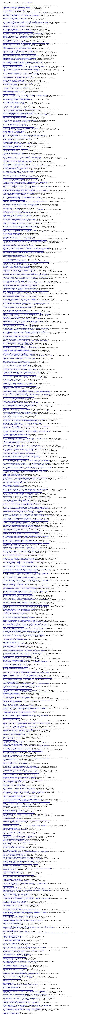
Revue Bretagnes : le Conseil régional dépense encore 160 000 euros (16, 822)
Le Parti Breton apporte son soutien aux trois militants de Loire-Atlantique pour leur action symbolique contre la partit (26, 676)
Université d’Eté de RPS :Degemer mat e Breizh (12, 862)
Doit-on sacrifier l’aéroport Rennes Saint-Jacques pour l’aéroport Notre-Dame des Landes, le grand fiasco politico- (25, 190)
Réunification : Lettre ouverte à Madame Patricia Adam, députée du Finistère (18, 504)
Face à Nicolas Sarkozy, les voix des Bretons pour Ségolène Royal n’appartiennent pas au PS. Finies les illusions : (25, 746)
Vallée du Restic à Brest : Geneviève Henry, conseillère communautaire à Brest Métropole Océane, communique (25, 457)
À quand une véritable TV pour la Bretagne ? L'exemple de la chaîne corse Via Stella (20, 570)
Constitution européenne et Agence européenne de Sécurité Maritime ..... (17, 999)
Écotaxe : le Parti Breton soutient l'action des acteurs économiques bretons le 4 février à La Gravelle (23, 530)
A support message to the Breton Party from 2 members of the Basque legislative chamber (20, 402)
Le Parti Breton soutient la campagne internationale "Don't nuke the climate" (18, 449)
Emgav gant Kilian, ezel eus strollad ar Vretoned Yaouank (14, 643)
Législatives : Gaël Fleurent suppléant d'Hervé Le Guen (14, 734)
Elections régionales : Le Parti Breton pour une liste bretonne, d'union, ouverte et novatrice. (21, 456)
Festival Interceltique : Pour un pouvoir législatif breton (14, 613)
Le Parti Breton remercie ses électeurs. (10, 40)
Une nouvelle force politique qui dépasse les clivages (13, 179)
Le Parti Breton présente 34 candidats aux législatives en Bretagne (16, 29)
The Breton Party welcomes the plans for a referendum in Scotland (16, 398)
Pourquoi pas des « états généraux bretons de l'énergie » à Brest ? (16, 428)
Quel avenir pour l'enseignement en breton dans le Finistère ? (15, 901)
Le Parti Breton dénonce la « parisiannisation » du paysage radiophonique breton (19, 788)
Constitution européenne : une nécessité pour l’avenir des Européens (16, 814)
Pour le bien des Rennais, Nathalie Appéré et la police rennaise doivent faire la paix (19, 58)
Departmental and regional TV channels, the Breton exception (15, 537)
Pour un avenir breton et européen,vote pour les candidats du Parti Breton (17, 731)
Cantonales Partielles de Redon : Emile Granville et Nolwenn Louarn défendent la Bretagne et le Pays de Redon (25, 470)
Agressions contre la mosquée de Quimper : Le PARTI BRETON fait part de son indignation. (21, 800)
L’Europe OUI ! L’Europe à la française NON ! (12, 88)
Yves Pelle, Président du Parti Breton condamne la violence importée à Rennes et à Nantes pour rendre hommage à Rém (26, 282)
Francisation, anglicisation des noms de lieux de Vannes (14, 200)
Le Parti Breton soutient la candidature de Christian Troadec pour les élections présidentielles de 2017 (23, 251)
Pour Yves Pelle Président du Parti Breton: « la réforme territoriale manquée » (18, 325)
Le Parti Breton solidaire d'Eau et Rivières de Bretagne (14, 769)
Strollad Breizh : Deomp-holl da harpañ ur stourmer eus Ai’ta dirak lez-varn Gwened (19, 230)
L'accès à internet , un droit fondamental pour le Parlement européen (16, 500)
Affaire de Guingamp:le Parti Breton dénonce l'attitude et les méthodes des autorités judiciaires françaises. (24, 1008)
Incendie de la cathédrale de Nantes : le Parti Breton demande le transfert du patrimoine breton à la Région (24, 66)
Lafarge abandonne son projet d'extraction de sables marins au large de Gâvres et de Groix (21, 454)
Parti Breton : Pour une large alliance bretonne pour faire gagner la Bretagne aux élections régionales (23, 252)
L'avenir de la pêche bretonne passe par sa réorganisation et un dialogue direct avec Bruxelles (21, 669)
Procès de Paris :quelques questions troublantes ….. (13, 985)
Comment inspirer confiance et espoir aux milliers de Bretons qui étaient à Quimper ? (20, 369)
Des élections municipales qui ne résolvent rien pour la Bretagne (16, 343)
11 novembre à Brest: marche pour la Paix (11, 427)
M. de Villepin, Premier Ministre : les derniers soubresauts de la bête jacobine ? (18, 875)
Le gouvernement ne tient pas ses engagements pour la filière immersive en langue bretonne (21, 78)
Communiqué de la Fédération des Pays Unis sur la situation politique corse (18, 32)
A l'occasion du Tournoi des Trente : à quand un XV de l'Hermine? (16, 639)
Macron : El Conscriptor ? (8, 139)
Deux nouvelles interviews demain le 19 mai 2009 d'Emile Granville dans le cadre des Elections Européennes (25, 478)
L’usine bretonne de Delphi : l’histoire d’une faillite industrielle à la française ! (18, 193)
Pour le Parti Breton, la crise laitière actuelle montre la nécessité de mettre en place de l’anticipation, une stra (24, 198)
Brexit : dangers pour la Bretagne (9, 100)
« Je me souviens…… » (7, 955)
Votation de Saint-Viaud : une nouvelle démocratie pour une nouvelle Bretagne (18, 273)
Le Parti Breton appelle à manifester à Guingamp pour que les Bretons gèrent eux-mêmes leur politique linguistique (26, 43)
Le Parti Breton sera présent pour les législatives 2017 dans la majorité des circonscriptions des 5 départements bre (25, 191)
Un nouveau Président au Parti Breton (10, 142)
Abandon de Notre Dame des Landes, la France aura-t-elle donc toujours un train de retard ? (21, 156)
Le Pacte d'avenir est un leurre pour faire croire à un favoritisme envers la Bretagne (19, 359)
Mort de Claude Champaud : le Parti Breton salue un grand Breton (16, 87)
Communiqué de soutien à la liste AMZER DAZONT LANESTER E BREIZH (18, 344)
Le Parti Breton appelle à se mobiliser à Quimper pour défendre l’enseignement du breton (20, 52)
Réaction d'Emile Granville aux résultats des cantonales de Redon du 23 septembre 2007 (20, 684)
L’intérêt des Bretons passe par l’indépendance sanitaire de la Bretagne (17, 48)
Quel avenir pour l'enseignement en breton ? (11, 906)
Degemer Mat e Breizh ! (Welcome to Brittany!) (12, 979)
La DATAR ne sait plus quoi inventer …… (11, 930)
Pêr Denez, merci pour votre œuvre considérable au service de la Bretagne (17, 383)
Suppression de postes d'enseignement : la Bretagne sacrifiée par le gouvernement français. (21, 773)
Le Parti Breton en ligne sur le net (9, 756)
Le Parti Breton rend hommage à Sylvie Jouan (12, 388)
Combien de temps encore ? (8, 618)
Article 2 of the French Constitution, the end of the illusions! (15, 917)
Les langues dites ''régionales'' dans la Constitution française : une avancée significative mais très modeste (24, 635)
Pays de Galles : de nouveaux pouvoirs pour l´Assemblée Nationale (16, 806)
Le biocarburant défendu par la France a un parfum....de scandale (16, 775)
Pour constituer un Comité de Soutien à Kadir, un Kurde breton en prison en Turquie (19, 550)
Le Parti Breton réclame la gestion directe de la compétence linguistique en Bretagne (20, 21)
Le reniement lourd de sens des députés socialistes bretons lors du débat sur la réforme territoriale (22, 308)
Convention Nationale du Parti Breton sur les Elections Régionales (16, 434)
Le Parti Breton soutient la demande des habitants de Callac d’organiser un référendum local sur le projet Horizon (25, 22)
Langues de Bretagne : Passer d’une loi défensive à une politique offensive (18, 47)
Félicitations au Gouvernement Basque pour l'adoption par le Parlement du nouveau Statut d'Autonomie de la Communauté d (28, 927)
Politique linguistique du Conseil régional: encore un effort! (15, 931)
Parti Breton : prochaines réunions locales (11, 529)
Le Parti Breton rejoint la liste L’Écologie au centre (13, 8)
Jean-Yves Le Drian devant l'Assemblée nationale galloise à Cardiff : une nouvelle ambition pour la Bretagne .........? (26, 947)
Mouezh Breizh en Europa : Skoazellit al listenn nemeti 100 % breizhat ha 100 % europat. (21, 479)
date (25, 2)
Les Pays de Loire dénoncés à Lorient (10, 844)
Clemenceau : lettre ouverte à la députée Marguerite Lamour (15, 522)
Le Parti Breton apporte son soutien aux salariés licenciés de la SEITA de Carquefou (19, 285)
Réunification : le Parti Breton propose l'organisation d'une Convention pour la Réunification (21, 551)
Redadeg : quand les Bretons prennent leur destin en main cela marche (17, 215)
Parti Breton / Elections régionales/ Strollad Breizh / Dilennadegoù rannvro (18, 245)
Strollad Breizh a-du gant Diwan (9, 762)
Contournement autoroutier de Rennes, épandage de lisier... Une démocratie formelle (20, 795)
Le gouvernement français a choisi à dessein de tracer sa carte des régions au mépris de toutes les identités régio (25, 274)
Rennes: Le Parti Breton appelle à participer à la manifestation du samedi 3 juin (19, 813)
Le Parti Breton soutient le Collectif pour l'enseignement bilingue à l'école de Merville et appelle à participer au (25, 600)
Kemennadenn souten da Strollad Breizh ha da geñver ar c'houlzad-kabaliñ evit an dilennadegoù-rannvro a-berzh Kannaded (27, 403)
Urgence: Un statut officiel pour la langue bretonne (13, 872)
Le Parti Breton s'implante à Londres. (10, 752)
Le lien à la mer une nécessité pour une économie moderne (14, 91)
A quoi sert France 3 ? (7, 835)
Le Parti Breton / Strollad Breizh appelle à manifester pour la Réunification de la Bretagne (21, 23)
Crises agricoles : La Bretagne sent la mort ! (11, 233)
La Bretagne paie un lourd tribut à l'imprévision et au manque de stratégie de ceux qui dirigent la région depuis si (25, 291)
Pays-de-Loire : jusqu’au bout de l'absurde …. (12, 793)
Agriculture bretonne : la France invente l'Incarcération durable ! (16, 943)
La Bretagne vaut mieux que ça (9, 417)
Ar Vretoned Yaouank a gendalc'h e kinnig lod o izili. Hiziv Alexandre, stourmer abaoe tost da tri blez (23, 631)
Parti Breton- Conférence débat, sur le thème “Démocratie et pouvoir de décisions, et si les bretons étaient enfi (25, 95)
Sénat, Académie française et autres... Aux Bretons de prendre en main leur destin (19, 620)
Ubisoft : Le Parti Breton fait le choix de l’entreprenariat (14, 196)
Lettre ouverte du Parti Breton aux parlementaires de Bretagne (15, 310)
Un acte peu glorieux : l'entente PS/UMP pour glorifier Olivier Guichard (17, 712)
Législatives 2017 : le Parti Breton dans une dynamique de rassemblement (17, 183)
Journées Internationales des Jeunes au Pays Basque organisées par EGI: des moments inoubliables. (22, 780)
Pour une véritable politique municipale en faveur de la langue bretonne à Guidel (19, 393)
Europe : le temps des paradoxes (9, 850)
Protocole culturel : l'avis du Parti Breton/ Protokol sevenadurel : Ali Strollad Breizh (19, 270)
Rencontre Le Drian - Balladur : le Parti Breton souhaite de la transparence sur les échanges (21, 528)
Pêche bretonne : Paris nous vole (9, 774)
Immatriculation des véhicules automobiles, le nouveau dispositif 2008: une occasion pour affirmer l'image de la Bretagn (27, 868)
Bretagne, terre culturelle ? (8, 891)
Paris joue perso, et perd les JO (9, 869)
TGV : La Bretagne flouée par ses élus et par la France (13, 153)
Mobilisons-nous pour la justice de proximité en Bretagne (14, 668)
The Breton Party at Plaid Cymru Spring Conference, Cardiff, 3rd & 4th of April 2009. (20, 493)
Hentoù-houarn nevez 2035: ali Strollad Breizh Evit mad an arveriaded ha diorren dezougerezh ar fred (23, 271)
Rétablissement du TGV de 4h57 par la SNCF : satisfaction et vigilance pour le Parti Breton (21, 909)
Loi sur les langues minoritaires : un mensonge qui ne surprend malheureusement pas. (20, 420)
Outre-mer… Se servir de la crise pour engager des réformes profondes (17, 518)
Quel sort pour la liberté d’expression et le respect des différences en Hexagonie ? (19, 836)
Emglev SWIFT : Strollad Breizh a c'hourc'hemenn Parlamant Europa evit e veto (19, 406)
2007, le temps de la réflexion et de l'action (11, 778)
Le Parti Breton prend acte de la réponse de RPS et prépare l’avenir (16, 37)
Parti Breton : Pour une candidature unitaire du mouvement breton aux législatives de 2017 (21, 204)
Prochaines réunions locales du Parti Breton (11, 544)
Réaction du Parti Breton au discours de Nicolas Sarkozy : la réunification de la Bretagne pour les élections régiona (26, 563)
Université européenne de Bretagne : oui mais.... (12, 781)
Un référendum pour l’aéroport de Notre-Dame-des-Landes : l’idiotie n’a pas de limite (20, 224)
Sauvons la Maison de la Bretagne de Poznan (12, 443)
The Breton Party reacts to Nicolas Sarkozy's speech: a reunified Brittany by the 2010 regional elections (23, 561)
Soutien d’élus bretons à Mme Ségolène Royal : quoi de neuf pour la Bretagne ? (19, 804)
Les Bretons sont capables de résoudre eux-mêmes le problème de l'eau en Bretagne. (19, 777)
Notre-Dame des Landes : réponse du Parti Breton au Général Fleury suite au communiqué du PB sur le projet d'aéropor (26, 1005)
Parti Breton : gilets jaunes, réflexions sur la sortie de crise (14, 118)
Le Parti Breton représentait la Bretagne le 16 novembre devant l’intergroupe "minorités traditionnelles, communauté (26, 158)
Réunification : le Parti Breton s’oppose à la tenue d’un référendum (16, 63)
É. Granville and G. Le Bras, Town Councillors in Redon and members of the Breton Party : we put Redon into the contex (27, 585)
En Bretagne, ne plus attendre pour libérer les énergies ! (14, 366)
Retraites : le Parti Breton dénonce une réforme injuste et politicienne (17, 16)
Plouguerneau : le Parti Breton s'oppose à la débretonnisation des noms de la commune (20, 541)
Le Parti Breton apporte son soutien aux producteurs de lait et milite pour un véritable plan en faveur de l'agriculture (26, 460)
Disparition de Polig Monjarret (9, 1003)
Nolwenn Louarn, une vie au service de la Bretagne (13, 223)
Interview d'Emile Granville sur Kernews (11, 485)
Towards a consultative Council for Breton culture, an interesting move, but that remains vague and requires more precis (27, 580)
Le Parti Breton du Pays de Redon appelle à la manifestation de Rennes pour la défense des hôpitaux (23, 623)
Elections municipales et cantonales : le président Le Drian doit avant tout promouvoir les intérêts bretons (24, 650)
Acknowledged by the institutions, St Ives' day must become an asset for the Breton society (21, 532)
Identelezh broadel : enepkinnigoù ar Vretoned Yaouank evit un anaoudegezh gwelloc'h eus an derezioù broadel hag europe (27, 410)
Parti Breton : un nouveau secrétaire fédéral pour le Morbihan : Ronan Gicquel (18, 525)
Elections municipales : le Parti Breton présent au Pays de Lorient (16, 651)
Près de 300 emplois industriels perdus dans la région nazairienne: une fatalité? (18, 897)
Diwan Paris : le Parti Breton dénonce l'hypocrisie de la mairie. (15, 881)
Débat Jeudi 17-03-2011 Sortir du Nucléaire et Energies (14, 384)
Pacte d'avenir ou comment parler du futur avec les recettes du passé (16, 362)
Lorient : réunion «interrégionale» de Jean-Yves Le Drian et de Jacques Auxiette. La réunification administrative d (25, 599)
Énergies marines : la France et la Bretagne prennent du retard (15, 584)
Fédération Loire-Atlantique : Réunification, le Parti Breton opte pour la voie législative (20, 56)
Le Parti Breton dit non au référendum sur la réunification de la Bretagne (17, 311)
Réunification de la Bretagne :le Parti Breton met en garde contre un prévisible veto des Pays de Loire (23, 950)
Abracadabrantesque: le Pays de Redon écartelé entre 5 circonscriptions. (17, 735)
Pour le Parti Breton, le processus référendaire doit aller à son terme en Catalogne (19, 358)
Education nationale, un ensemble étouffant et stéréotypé (14, 304)
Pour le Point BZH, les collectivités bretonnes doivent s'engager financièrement (19, 614)
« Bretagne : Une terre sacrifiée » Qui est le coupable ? (13, 60)
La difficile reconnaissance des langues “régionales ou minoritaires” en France (18, 189)
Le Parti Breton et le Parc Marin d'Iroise (11, 704)
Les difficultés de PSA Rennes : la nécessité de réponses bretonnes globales (18, 562)
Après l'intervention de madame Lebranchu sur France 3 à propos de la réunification (19, 288)
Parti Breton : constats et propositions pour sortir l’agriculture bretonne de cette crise (20, 227)
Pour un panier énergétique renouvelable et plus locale (14, 85)
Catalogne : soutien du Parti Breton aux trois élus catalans (14, 180)
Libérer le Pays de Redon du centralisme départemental (14, 696)
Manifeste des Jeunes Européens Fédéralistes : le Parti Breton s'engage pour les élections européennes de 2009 (25, 526)
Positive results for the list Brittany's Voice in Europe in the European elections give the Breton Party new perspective (26, 461)
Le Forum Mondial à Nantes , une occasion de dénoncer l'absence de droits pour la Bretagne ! (21, 973)
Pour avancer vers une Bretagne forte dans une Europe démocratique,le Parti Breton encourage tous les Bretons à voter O (27, 890)
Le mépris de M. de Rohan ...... (9, 1012)
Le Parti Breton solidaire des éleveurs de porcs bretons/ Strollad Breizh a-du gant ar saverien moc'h (22, 242)
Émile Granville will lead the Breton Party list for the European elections (17, 505)
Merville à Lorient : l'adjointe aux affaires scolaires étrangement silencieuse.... (18, 596)
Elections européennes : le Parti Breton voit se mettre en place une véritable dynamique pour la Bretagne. (24, 331)
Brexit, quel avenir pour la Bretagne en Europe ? (12, 211)
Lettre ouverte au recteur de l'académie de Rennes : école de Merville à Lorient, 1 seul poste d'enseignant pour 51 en (26, 625)
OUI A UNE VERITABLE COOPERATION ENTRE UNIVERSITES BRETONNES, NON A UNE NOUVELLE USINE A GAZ (27, 355)
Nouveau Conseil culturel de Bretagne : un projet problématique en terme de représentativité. (21, 503)
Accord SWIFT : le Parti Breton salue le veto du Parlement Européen (16, 409)
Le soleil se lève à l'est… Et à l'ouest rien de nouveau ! (13, 379)
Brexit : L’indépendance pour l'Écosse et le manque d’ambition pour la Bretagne (19, 176)
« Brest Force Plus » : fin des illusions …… (11, 632)
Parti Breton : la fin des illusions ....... (10, 962)
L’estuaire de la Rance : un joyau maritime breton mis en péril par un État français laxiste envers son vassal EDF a (25, 182)
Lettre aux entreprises (7, 843)
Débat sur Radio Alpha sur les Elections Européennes (13, 486)
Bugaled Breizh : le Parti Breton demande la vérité (13, 424)
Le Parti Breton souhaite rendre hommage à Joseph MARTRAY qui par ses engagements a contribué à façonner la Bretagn (27, 467)
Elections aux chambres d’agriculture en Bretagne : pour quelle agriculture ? (18, 96)
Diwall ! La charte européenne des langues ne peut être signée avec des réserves (18, 351)
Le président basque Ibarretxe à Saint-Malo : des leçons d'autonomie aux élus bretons (20, 566)
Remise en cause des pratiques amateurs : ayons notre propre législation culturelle (19, 603)
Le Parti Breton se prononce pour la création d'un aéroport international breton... (19, 1010)
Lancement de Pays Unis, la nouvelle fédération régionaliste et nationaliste (18, 36)
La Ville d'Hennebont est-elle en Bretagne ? (11, 884)
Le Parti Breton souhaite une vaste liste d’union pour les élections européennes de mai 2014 (21, 347)
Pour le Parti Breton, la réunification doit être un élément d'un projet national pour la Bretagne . (22, 1002)
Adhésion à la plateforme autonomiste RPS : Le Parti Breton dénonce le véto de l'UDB (20, 38)
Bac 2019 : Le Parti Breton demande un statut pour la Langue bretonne (17, 76)
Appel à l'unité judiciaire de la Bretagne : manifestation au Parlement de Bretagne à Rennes (21, 686)
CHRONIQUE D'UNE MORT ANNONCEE (11, 317)
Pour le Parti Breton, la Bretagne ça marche (11, 185)
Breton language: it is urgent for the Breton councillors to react (15, 510)
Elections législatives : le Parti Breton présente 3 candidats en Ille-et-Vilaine (18, 771)
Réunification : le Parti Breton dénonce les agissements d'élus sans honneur (18, 329)
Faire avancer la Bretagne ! (8, 983)
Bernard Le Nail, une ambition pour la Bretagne (12, 416)
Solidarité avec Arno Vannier (8, 899)
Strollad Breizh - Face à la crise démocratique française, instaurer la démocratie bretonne (20, 30)
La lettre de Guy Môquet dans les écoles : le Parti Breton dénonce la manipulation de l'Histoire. (22, 675)
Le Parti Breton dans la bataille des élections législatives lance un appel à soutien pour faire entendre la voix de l (25, 742)
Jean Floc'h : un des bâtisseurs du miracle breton (12, 733)
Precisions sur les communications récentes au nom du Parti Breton (16, 840)
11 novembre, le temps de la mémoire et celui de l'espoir (14, 368)
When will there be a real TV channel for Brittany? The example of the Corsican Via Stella (21, 567)
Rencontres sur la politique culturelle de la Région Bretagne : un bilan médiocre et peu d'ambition (22, 556)
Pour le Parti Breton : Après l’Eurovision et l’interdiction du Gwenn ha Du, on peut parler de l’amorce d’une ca (25, 201)
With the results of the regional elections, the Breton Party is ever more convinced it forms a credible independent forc (26, 391)
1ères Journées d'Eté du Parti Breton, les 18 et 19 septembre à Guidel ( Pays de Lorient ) (20, 961)
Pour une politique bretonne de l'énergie (11, 1013)
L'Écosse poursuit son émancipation (10, 401)
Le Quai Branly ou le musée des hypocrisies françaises (13, 810)
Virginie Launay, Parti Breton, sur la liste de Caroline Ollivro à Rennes (17, 656)
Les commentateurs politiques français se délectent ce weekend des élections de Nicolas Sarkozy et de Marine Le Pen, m (27, 275)
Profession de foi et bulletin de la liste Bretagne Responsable (15, 41)
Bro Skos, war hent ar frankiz (8, 399)
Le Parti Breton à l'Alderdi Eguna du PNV (11, 435)
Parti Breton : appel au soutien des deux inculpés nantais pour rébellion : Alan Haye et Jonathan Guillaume (24, 415)
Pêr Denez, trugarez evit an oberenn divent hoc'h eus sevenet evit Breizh (17, 381)
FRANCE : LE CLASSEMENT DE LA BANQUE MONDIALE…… (16, 853)
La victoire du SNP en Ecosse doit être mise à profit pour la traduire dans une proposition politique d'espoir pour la (26, 248)
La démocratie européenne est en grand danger (12, 146)
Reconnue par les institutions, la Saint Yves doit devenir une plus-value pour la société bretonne (22, 533)
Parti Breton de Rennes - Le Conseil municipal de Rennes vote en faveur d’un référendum (21, 55)
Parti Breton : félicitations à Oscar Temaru (11, 905)
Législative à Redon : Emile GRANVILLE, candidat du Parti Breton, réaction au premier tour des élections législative (26, 722)
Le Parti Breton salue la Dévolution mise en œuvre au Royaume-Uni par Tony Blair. (19, 711)
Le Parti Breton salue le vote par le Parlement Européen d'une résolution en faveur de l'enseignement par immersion (26, 508)
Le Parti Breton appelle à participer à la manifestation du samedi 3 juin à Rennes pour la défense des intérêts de (25, 815)
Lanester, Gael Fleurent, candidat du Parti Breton (12, 923)
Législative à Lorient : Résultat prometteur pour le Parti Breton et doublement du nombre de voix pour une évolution (26, 723)
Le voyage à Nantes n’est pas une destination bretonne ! (14, 102)
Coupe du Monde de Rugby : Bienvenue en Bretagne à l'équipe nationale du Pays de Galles (21, 698)
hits (31, 2)
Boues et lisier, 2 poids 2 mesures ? (10, 935)
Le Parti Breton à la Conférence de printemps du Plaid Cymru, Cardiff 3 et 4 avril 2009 (20, 494)
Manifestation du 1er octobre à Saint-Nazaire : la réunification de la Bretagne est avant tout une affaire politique (25, 851)
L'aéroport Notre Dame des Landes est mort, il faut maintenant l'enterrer (17, 350)
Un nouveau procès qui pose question (10, 576)
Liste (4, 472)
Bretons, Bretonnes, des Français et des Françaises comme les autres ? (16, 339)
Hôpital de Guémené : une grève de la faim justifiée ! (13, 132)
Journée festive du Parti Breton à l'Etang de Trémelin (13, 80)
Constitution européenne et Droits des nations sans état (14, 939)
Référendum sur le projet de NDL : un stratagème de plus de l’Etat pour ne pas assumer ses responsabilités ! (24, 231)
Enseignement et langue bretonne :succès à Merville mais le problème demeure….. (19, 848)
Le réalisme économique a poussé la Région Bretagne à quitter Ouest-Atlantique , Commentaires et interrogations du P (26, 926)
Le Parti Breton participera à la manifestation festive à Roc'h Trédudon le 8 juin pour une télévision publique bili (25, 332)
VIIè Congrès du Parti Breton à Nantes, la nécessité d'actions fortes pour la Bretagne (19, 278)
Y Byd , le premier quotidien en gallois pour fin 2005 (13, 866)
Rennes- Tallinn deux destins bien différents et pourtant (14, 164)
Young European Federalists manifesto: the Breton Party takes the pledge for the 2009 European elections (24, 523)
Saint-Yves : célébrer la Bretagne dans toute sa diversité (14, 638)
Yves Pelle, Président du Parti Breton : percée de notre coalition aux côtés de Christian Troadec (22, 333)
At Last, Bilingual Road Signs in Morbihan (11, 940)
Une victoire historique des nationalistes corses (12, 234)
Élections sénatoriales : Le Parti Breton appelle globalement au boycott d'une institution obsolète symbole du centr (26, 605)
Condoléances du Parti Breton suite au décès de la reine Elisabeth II (16, 25)
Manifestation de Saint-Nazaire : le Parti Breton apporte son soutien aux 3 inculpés (19, 671)
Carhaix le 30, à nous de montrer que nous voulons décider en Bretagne (17, 365)
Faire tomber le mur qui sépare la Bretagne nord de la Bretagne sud (16, 280)
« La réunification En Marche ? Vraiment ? (11, 169)
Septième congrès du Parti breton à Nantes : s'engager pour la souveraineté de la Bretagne (20, 281)
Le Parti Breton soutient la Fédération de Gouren (12, 421)
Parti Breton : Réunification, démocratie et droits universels (15, 117)
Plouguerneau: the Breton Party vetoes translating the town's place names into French (20, 538)
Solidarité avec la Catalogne (8, 302)
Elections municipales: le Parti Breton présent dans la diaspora (15, 654)
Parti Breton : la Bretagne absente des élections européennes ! (15, 965)
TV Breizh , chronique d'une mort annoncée (11, 871)
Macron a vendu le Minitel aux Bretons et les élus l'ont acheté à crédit (17, 136)
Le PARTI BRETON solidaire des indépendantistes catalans (15, 168)
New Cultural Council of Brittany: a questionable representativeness (16, 501)
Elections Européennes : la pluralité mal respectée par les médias (16, 336)
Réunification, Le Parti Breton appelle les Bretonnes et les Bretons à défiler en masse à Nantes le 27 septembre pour (26, 293)
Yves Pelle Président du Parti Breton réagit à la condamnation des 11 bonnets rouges (19, 296)
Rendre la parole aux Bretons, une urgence (11, 208)
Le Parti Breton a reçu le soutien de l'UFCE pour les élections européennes (17, 335)
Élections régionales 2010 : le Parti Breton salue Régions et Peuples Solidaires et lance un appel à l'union (24, 446)
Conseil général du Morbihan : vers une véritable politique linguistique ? (17, 981)
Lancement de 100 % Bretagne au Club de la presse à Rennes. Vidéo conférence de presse (20, 178)
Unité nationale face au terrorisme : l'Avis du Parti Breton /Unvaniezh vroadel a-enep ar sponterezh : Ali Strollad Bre (26, 262)
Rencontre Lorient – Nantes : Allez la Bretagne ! (12, 803)
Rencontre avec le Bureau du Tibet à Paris (11, 646)
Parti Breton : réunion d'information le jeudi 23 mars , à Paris (15, 829)
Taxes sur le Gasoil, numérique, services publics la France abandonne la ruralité (18, 127)
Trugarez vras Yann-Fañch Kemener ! (10, 84)
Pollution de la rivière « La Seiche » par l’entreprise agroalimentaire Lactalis (18, 171)
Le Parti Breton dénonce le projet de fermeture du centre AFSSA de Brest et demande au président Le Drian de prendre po (27, 910)
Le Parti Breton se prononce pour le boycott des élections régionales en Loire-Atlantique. (20, 984)
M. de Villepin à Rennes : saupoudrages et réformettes (13, 859)
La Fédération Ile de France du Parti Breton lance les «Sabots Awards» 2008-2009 (19, 595)
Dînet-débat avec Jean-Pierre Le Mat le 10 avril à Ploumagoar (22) (16, 763)
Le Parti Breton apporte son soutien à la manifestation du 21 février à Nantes (18, 990)
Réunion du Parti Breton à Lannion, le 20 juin (12, 716)
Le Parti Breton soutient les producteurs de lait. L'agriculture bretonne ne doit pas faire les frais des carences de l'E (25, 477)
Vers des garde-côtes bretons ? (9, 913)
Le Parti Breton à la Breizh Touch (9, 687)
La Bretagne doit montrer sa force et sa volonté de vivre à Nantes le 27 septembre (19, 306)
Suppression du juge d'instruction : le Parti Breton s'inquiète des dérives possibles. (19, 441)
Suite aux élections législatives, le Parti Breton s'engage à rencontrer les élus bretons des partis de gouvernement (25, 715)
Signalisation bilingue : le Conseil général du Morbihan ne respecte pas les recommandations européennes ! (24, 991)
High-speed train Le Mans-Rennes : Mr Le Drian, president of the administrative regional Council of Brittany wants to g (27, 569)
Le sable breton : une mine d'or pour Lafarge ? (12, 693)
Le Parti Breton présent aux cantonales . (11, 987)
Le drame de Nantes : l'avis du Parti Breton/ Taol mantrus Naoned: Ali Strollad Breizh (20, 269)
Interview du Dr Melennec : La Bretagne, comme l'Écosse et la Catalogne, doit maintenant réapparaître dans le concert (26, 802)
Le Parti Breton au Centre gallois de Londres (12, 432)
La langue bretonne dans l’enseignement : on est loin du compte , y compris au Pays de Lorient (22, 858)
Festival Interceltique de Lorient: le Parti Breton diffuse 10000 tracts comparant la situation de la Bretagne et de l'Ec (26, 708)
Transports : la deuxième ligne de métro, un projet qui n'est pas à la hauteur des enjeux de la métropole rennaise (25, 591)
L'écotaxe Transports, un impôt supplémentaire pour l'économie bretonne (17, 594)
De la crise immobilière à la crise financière (11, 694)
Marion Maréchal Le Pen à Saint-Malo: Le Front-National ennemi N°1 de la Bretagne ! (20, 257)
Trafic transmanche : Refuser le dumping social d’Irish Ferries (15, 873)
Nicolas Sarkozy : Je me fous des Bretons (11, 702)
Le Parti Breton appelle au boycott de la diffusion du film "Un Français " (17, 247)
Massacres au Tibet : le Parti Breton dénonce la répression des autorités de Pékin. (19, 649)
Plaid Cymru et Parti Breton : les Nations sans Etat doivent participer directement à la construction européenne (25, 994)
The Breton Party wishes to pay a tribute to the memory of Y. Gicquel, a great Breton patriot (21, 577)
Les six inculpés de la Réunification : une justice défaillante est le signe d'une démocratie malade (22, 514)
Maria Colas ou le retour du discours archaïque (12, 718)
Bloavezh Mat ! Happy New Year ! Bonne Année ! (13, 664)
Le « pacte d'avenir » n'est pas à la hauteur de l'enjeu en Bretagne (16, 361)
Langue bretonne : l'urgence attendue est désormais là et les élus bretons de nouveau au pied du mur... (23, 511)
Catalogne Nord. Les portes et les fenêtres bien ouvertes (14, 785)
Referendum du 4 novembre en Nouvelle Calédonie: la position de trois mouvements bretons (21, 129)
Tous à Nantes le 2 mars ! (8, 92)
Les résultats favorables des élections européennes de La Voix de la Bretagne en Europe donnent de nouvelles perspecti (26, 463)
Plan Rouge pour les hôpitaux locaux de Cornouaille (13, 627)
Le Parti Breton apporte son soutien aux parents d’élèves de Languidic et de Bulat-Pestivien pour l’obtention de (25, 791)
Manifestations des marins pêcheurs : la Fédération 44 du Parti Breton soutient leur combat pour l (22, 15)
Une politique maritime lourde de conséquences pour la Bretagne (16, 459)
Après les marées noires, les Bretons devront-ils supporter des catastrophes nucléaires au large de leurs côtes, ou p (25, 521)
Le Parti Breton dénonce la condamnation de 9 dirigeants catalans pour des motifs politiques (21, 73)
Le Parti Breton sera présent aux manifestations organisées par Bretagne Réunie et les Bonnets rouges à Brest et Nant (26, 328)
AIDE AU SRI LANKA (7, 928)
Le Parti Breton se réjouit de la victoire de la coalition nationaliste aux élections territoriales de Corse (23, 157)
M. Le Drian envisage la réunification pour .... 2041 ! (13, 951)
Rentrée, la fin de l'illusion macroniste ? (11, 134)
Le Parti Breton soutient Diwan (9, 760)
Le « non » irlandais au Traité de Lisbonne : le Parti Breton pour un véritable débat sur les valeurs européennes (25, 624)
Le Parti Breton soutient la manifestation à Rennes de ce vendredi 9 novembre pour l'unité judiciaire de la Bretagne (26, 672)
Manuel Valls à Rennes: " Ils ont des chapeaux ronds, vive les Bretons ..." (17, 256)
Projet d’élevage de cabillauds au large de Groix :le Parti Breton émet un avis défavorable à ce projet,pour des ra (25, 825)
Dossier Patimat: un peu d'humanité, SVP (11, 824)
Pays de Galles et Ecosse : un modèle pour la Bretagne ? (14, 972)
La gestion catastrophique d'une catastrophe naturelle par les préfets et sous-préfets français (21, 353)
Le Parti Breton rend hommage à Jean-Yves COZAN (13, 244)
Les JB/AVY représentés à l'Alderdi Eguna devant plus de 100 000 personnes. (18, 679)
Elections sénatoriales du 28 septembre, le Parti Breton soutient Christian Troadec (19, 299)
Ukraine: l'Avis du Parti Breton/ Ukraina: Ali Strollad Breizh (15, 260)
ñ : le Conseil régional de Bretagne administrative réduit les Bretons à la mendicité (19, 162)
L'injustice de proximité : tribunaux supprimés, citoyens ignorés (15, 667)
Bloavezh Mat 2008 (7, 662)
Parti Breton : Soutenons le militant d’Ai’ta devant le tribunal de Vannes (17, 229)
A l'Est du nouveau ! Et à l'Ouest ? (9, 150)
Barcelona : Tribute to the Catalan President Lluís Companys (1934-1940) (17, 598)
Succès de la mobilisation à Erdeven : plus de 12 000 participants (16, 764)
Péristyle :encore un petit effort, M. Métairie (11, 832)
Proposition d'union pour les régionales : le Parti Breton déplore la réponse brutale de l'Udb (21, 445)
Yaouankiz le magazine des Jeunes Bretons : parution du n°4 (15, 408)
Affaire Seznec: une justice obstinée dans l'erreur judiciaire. (14, 784)
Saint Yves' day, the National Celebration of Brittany (13, 636)
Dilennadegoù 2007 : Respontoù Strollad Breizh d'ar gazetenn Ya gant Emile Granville (20, 726)
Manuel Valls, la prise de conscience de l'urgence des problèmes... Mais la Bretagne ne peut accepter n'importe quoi (26, 340)
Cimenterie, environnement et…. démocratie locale (13, 854)
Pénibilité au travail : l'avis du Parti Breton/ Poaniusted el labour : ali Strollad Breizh (20, 263)
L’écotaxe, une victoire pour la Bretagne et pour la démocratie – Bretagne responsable (20, 50)
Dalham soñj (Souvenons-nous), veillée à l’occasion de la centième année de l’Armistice (20, 128)
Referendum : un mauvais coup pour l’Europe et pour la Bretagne (16, 880)
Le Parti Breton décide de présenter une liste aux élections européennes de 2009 (19, 609)
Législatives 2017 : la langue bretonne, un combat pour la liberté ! (16, 175)
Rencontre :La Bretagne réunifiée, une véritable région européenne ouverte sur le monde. (20, 861)
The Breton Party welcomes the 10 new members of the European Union (17, 976)
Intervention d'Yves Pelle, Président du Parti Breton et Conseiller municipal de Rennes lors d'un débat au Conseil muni (26, 314)
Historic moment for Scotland (9, 740)
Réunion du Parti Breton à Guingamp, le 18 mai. (12, 744)
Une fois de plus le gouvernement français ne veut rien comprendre (16, 364)
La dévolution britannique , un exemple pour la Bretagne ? (14, 970)
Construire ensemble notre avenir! (9, 975)
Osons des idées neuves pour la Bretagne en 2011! (13, 387)
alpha (28, 2)
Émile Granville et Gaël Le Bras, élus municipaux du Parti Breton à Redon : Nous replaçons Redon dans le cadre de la (26, 587)
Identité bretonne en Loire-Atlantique (10, 944)
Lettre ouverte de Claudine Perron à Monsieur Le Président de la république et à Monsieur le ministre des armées (25, 322)
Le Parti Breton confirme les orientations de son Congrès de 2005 (16, 837)
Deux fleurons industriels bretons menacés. (11, 797)
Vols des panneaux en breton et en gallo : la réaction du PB (14, 14)
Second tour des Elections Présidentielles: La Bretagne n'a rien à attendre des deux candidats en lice (23, 749)
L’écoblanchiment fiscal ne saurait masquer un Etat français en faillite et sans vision (19, 120)
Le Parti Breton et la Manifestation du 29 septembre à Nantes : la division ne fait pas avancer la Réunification (25, 135)
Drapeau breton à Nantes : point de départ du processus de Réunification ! (17, 59)
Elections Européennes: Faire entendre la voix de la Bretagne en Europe (17, 496)
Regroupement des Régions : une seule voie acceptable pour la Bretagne (17, 354)
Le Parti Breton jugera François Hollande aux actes (13, 337)
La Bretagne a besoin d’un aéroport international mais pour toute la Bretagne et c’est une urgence (22, 213)
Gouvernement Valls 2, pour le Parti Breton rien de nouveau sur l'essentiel (17, 307)
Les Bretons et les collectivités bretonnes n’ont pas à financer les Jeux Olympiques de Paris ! (21, 904)
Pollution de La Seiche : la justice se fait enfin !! (12, 89)
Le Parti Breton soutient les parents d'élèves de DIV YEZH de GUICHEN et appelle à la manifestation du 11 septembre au (27, 691)
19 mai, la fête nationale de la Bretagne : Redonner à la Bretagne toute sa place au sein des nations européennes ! (25, 883)
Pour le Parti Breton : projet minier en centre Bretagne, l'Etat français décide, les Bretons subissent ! (22, 205)
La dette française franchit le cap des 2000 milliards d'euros (14, 289)
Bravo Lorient (5, 817)
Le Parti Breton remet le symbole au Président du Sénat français (15, 616)
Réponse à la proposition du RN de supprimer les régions (14, 10)
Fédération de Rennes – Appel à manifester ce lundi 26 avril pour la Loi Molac (18, 44)
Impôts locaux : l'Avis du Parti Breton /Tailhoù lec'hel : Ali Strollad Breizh (17, 253)
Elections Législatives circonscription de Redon (12, 738)
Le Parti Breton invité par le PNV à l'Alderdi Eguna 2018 (14, 131)
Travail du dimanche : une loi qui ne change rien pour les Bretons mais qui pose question (20, 450)
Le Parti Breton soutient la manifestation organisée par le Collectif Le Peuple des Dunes (20, 766)
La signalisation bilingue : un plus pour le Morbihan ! (13, 876)
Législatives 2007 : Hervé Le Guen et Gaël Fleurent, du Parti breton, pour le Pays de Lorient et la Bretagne (24, 724)
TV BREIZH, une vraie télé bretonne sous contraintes (13, 1006)
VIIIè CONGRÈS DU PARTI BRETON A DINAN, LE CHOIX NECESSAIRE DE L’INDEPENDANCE (22, 222)
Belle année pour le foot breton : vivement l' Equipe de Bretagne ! (16, 487)
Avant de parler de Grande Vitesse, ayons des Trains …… (14, 936)
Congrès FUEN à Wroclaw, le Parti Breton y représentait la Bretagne (16, 212)
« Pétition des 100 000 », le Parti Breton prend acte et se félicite (15, 121)
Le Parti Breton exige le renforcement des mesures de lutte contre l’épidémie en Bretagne (20, 67)
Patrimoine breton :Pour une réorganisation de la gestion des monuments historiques (20, 833)
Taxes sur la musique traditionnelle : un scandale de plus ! (14, 957)
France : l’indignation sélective (9, 94)
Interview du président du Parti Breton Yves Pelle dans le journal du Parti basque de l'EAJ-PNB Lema (23, 321)
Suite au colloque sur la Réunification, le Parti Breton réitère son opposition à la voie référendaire (22, 62)
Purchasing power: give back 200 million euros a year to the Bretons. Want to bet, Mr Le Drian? (22, 554)
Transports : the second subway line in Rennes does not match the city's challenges (19, 589)
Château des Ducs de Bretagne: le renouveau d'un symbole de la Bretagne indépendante (20, 770)
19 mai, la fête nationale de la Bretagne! (11, 969)
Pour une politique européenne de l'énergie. (11, 474)
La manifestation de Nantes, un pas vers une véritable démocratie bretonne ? (18, 602)
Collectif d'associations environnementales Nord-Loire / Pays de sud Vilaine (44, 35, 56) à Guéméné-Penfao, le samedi (26, 888)
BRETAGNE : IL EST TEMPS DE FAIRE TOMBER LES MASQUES (16, 855)
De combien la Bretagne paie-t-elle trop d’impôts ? (13, 808)
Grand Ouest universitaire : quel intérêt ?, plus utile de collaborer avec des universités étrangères (22, 313)
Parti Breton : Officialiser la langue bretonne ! (12, 963)
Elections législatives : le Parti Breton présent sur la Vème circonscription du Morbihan (20, 767)
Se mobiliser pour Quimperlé (8, 782)
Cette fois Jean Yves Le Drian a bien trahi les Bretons (13, 324)
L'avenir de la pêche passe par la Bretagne (11, 442)
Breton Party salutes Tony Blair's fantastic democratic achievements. (16, 713)
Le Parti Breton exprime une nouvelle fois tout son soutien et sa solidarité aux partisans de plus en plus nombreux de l (26, 303)
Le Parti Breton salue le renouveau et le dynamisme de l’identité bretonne (17, 216)
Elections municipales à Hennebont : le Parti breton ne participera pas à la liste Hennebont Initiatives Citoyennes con (26, 661)
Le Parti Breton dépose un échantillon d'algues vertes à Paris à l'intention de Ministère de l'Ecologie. (23, 438)
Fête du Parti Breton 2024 (8, 11)
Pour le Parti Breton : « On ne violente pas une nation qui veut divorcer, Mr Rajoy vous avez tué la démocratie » (25, 165)
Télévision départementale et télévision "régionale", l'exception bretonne (17, 540)
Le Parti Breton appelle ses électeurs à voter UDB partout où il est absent (17, 27)
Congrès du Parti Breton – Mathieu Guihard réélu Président (14, 19)
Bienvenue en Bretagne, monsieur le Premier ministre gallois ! (15, 995)
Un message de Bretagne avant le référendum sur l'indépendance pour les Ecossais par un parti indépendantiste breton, (26, 300)
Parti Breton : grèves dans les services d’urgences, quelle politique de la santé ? (18, 77)
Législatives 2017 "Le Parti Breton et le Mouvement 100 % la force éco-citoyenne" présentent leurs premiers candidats (26, 186)
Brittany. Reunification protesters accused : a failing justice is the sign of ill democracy (20, 512)
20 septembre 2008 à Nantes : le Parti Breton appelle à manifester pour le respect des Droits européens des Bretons (25, 606)
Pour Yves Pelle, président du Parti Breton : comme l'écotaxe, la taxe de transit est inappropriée (22, 318)
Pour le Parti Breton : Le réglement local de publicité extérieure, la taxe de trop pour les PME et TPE (23, 209)
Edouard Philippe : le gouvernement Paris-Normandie (13, 151)
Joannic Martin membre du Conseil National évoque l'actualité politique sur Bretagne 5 (20, 74)
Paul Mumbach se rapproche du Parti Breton (11, 202)
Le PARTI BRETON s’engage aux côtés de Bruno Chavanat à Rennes (16, 357)
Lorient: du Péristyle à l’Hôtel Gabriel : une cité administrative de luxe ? (17, 893)
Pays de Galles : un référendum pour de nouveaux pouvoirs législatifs (17, 412)
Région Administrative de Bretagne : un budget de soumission (15, 149)
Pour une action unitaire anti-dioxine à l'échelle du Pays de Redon (16, 674)
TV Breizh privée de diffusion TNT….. (10, 887)
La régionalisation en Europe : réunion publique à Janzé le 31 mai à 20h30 (18, 730)
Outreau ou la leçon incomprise (9, 811)
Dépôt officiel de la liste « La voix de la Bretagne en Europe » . (15, 481)
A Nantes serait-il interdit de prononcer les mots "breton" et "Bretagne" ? (17, 143)
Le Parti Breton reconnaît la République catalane (12, 160)
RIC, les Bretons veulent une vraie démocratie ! (12, 106)
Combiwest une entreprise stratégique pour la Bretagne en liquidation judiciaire (19, 219)
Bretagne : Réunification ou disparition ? (11, 326)
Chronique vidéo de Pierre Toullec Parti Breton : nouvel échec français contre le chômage (21, 284)
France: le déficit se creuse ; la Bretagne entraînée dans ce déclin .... (16, 857)
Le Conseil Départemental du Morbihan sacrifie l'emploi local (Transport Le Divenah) (20, 226)
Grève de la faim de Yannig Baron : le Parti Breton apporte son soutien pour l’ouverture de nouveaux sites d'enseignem (26, 820)
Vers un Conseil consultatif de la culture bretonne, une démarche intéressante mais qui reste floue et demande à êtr (25, 583)
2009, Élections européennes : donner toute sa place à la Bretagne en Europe (18, 547)
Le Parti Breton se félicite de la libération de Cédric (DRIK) (14, 286)
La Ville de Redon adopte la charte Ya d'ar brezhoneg (13, 574)
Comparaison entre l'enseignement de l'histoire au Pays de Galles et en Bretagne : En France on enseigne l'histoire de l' (26, 665)
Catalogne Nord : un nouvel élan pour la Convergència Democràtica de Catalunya (19, 690)
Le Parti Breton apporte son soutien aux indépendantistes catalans (16, 98)
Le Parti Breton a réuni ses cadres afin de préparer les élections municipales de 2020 (19, 154)
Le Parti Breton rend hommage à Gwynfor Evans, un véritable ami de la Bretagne (19, 895)
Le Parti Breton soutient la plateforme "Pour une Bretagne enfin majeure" (17, 99)
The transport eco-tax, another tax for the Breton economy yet (15, 592)
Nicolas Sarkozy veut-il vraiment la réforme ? (12, 680)
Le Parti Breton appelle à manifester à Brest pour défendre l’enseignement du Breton (19, 54)
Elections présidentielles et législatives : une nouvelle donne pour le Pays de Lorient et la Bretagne (22, 751)
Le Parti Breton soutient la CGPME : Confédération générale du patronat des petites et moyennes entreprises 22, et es (26, 207)
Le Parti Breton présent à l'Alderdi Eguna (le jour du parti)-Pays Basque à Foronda (19, 167)
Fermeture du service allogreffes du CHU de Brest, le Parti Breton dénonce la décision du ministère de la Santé (25, 628)
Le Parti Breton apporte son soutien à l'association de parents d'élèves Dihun (18, 645)
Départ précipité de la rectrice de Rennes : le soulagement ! (14, 81)
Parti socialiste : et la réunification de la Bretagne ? (13, 796)
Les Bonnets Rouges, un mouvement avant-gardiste (13, 346)
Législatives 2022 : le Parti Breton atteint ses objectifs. (14, 26)
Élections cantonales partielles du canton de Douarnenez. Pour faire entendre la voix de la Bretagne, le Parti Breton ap (26, 543)
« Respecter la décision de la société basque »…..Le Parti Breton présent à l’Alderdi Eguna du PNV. (22, 799)
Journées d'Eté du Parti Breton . (9, 959)
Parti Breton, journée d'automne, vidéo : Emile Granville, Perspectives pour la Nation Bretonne (22, 109)
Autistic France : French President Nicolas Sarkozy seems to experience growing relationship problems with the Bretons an (27, 678)
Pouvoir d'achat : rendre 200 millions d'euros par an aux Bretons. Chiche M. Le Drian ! (20, 558)
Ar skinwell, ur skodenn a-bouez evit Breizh (11, 657)
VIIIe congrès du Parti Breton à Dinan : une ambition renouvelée (16, 220)
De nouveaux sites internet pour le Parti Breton (12, 830)
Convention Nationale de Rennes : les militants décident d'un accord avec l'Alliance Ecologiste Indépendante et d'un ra (27, 431)
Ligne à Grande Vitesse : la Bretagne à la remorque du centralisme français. (18, 452)
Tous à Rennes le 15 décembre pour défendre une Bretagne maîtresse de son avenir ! (19, 375)
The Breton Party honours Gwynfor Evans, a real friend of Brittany (16, 894)
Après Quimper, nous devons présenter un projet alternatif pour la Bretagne (18, 370)
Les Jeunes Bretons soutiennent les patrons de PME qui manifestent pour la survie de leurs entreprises (23, 33)
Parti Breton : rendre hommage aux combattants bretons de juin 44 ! (16, 966)
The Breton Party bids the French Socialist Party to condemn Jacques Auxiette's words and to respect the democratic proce (27, 515)
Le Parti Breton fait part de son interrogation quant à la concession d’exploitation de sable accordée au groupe (25, 729)
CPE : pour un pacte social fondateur (10, 828)
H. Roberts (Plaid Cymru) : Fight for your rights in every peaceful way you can (18, 559)
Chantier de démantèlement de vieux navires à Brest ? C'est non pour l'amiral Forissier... (20, 413)
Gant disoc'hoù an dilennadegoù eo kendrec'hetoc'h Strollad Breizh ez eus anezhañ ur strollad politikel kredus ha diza (26, 394)
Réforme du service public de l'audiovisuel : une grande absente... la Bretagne (18, 617)
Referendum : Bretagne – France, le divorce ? (12, 879)
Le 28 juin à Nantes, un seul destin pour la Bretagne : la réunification (16, 319)
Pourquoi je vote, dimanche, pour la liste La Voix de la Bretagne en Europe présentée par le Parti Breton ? (24, 464)
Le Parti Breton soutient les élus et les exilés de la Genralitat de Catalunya (17, 83)
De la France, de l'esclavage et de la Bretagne (12, 818)
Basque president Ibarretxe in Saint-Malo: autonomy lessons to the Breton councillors (20, 565)
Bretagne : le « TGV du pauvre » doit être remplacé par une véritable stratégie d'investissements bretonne (24, 634)
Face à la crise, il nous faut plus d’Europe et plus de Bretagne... (15, 376)
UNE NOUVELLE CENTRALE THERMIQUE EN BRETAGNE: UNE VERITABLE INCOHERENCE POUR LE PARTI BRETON (28, 997)
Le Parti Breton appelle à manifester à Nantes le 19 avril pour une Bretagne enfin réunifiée (21, 342)
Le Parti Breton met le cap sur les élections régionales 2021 (14, 72)
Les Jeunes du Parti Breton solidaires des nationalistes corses (15, 18)
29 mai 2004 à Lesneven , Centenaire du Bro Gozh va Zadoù (15, 968)
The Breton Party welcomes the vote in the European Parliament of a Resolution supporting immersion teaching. (25, 507)
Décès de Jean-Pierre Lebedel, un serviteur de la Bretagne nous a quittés (17, 138)
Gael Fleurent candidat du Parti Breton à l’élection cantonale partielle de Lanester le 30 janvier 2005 (23, 920)
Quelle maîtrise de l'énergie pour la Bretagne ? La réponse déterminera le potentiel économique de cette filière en (25, 519)
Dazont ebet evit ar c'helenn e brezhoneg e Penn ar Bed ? (14, 902)
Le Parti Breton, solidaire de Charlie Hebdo (11, 264)
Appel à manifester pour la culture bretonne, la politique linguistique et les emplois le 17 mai (21, 5)
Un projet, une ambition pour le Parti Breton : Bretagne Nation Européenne (18, 390)
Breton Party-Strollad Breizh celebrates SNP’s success (13, 741)
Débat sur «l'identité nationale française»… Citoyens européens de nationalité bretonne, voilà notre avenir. (24, 419)
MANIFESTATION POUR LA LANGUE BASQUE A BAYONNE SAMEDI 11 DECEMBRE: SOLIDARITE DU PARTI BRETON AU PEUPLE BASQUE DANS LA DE (35, 932)
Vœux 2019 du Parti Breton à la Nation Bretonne (12, 110)
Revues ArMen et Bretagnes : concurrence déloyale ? (13, 846)
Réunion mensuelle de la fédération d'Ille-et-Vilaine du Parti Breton (16, 748)
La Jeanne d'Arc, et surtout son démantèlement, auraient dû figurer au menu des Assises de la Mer (22, 423)
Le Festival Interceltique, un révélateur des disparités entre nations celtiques (18, 705)
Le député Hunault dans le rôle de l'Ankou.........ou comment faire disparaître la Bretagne (20, 998)
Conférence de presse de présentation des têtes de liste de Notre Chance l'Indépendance (20, 235)
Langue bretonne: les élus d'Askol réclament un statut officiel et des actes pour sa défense (20, 864)
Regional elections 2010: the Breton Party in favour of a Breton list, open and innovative (20, 453)
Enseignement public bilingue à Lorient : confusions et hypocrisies (16, 610)
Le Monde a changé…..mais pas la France (11, 642)
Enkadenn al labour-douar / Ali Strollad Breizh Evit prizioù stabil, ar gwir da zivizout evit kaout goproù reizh (25, 240)
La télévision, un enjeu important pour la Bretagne (13, 660)
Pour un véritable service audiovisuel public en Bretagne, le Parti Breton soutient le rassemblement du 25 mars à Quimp (27, 826)
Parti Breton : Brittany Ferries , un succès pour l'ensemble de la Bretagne (17, 954)
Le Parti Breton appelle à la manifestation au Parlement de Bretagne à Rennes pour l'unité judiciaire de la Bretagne (26, 683)
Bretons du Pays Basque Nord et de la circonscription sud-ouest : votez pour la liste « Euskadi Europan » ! (24, 471)
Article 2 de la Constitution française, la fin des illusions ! (14, 919)
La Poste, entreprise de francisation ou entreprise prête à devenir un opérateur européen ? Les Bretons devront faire (25, 536)
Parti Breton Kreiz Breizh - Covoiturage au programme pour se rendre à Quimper (19, 51)
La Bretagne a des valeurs (8, 187)
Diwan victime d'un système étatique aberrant (12, 172)
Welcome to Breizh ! (7, 980)
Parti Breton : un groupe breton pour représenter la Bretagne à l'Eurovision (18, 34)
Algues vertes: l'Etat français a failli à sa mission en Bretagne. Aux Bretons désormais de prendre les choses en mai (25, 448)
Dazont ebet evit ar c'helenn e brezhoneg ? (11, 908)
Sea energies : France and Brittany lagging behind (13, 581)
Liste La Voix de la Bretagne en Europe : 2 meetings (13, 468)
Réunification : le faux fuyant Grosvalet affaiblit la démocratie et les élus (17, 113)
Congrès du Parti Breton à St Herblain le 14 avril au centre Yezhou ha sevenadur (19, 145)
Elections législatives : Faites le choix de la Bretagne (13, 727)
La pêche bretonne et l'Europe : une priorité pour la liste (14, 482)
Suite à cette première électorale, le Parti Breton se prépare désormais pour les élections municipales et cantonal (25, 720)
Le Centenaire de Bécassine (8, 915)
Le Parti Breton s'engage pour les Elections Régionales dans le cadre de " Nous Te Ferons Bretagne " (23, 249)
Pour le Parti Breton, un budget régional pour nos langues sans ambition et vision (19, 111)
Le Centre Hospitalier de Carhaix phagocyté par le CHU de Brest (16, 552)
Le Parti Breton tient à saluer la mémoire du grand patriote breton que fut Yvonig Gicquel (20, 578)
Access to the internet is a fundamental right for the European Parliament (17, 499)
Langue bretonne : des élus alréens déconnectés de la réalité (15, 821)
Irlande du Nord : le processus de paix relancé (12, 865)
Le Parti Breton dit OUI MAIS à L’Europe (11, 937)
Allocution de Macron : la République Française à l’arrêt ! (14, 116)
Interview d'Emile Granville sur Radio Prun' (11, 483)
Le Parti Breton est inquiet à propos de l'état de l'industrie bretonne (16, 373)
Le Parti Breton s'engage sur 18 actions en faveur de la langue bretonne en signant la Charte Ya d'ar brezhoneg (25, 489)
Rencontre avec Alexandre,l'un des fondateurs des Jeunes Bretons (16, 629)
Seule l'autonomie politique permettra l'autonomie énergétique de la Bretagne (18, 397)
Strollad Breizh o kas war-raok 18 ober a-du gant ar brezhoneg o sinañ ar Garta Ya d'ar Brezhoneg (22, 490)
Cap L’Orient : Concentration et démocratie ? (12, 924)
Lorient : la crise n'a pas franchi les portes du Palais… (13, 555)
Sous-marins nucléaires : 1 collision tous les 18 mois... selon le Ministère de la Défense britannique (22, 492)
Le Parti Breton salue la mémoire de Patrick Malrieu (13, 105)
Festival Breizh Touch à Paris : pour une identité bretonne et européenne (17, 689)
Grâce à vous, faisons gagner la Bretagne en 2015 (12, 259)
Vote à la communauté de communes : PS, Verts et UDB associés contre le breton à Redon (20, 430)
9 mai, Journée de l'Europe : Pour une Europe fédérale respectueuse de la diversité (19, 640)
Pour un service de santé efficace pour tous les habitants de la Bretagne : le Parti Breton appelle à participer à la (25, 621)
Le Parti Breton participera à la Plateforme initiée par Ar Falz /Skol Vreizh (17, 107)
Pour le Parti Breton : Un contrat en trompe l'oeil (12, 218)
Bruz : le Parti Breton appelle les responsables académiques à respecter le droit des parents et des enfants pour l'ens (25, 439)
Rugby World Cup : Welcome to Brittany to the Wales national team (16, 697)
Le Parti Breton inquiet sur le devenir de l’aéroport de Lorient (15, 194)
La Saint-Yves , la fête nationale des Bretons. (12, 737)
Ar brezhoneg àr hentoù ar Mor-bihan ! (10, 941)
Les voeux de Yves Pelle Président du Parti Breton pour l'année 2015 (16, 266)
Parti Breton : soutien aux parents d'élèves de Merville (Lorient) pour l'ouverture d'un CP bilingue (22, 658)
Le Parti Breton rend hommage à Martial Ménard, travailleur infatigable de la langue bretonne (21, 197)
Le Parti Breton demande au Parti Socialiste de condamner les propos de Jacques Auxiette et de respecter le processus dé (27, 516)
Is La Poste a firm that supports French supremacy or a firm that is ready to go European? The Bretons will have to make (26, 534)
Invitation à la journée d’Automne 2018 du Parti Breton (14, 125)
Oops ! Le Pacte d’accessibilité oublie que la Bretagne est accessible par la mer (18, 147)
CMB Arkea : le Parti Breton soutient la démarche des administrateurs (17, 140)
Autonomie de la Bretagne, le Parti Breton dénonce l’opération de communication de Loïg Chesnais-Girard (24, 12)
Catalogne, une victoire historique (10, 237)
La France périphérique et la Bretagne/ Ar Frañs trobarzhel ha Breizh (16, 267)
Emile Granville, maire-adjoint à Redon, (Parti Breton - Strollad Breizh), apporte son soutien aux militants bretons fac (26, 573)
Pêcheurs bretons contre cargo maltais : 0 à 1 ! (12, 946)
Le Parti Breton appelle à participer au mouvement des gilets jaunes (16, 124)
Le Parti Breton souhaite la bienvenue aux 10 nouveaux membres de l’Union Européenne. (21, 977)
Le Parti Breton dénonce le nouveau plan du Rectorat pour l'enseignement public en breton (21, 992)
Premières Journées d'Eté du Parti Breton (11, 958)
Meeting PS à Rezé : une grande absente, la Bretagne (13, 475)
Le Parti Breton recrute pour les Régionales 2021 (12, 65)
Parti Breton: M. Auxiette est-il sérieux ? (11, 948)
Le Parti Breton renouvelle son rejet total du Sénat (13, 292)
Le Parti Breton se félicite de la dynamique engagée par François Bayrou (17, 755)
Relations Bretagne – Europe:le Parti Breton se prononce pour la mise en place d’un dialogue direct (23, 988)
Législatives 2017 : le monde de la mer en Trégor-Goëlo (14, 173)
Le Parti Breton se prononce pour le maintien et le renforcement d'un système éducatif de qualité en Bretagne (24, 912)
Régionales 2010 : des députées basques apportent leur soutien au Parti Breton (18, 405)
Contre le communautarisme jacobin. (10, 682)
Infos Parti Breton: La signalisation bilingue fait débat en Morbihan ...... (17, 877)
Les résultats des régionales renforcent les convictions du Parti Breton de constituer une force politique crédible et (25, 395)
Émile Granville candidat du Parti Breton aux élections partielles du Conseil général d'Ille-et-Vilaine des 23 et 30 (25, 707)
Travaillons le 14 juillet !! (8, 886)
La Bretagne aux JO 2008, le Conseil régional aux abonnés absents (16, 612)
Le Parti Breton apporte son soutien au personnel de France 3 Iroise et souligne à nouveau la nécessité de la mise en (26, 548)
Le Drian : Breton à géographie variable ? (11, 122)
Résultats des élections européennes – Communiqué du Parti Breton (16, 7)
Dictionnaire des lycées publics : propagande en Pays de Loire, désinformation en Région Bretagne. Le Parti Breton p (26, 426)
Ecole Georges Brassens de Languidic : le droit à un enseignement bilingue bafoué (19, 789)
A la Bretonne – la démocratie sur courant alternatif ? (13, 45)
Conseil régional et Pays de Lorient (10, 753)
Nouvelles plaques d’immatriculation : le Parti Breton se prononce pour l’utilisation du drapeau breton (23, 792)
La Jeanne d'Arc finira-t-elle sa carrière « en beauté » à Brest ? (15, 437)
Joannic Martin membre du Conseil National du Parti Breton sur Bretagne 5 (18, 103)
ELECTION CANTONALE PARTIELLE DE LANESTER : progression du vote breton (20, 916)
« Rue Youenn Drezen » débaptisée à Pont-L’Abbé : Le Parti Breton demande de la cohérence (21, 69)
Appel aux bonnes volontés (8, 952)
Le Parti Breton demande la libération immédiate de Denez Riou (15, 607)
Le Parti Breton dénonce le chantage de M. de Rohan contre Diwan (16, 1001)
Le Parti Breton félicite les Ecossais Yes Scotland (12, 295)
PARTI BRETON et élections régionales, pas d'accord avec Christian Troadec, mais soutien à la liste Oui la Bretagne (26, 238)
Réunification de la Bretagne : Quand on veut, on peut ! (14, 847)
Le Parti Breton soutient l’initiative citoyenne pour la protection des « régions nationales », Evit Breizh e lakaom (25, 70)
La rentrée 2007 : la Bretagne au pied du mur (12, 701)
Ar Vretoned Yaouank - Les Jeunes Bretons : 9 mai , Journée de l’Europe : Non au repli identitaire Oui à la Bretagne (26, 745)
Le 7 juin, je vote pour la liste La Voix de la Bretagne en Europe (15, 465)
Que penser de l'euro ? (7, 709)
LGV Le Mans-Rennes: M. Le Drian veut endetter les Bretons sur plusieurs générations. (20, 572)
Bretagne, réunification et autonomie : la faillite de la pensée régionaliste (17, 161)
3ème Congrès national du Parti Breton (10, 759)
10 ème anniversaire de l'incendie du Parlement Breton (14, 921)
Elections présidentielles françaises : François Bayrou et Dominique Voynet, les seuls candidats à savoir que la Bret (26, 758)
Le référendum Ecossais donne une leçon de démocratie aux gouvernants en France (19, 297)
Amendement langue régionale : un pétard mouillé (13, 255)
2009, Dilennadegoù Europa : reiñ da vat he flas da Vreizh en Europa (16, 545)
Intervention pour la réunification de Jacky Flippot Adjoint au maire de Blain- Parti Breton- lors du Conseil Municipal (26, 114)
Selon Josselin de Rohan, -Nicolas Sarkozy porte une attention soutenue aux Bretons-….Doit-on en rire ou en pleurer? (26, 700)
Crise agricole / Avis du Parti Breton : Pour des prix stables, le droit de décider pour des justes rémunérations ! (24, 241)
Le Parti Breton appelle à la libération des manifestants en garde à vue (17, 315)
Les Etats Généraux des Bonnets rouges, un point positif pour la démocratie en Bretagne (20, 348)
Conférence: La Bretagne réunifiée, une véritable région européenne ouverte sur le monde (21, 842)
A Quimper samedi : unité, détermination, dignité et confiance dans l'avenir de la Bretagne (21, 372)
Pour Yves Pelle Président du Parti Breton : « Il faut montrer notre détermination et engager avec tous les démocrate (26, 277)
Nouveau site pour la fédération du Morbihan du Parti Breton (15, 839)
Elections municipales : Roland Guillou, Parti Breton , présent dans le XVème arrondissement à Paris (23, 653)
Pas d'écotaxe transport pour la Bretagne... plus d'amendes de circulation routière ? (19, 588)
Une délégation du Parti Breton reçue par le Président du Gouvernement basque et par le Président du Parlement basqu (26, 898)
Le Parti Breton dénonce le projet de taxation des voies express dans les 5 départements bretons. (22, 1009)
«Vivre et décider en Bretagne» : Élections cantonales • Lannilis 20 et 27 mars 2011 (19, 386)
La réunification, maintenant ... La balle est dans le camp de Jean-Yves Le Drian (18, 786)
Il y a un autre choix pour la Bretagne (10, 380)
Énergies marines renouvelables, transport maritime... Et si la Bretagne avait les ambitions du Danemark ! (24, 377)
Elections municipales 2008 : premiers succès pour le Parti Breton (16, 647)
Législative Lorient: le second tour (10, 719)
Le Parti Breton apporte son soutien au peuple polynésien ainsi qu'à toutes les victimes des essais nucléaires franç (25, 497)
